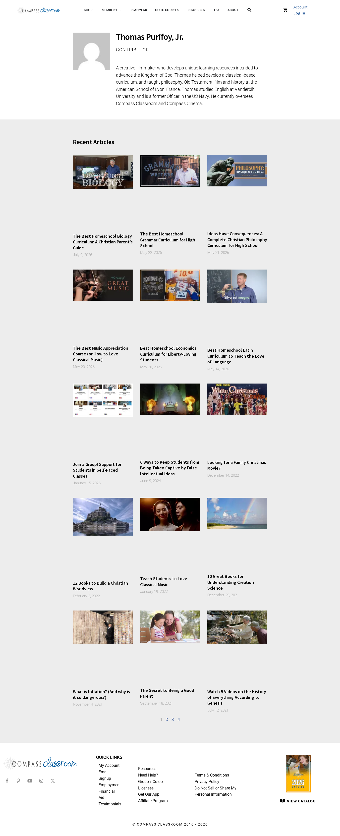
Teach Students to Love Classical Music (163, 581)
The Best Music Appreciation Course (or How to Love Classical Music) (100, 354)
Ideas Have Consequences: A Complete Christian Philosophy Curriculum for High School (237, 239)
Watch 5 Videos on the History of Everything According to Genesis (236, 697)
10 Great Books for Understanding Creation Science (230, 582)
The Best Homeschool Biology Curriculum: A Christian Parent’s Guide (103, 242)
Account (300, 6)
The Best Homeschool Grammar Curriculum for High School (167, 239)
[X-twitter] (52, 780)
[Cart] (287, 10)
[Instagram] (41, 780)
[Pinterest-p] (18, 780)
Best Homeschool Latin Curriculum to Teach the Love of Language (235, 356)
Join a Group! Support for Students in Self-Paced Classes (97, 470)
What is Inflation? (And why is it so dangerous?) (101, 694)
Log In (299, 13)
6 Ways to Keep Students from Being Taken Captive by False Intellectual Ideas (169, 468)
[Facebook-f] (6, 780)
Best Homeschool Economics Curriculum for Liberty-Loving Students (168, 354)
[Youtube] (29, 780)
